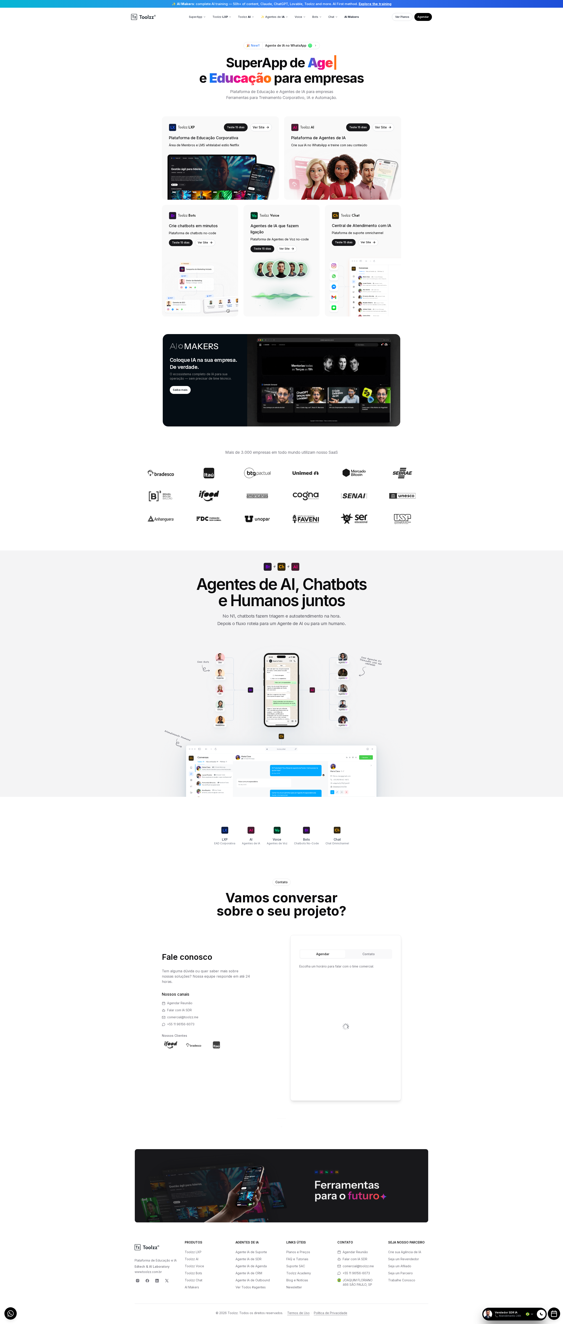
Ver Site (259, 127)
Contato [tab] (368, 954)
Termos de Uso (298, 1313)
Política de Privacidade (330, 1313)
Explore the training (375, 4)
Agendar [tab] (322, 954)
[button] (281, 380)
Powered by (531, 1305)
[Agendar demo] (554, 1314)
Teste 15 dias (236, 127)
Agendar (423, 16)
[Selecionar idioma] (530, 1314)
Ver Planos (402, 16)
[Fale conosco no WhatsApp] (10, 1313)
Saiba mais (180, 389)
